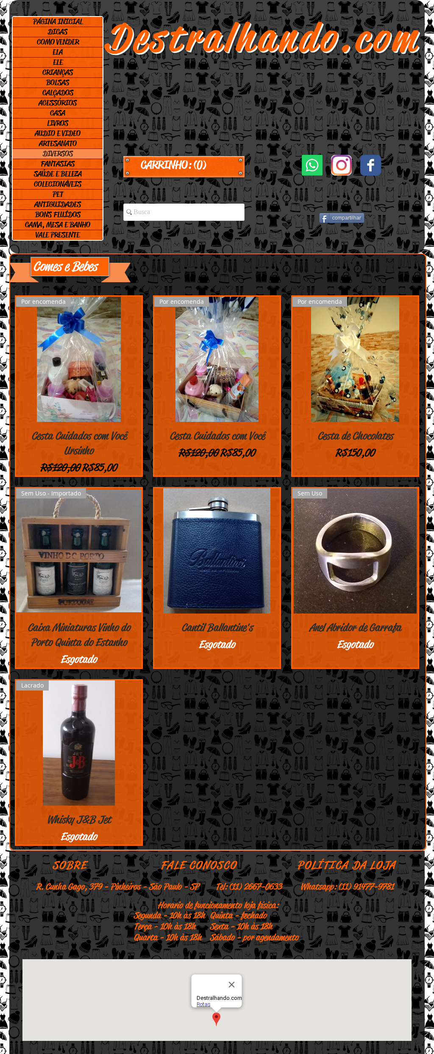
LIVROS (57, 123)
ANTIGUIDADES (57, 204)
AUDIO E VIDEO (58, 133)
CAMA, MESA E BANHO (57, 224)
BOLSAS (57, 82)
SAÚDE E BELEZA (58, 174)
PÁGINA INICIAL (58, 21)
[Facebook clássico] (370, 165)
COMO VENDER (58, 42)
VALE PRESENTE (58, 234)
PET (58, 194)
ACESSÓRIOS (58, 102)
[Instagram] (341, 165)
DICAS (57, 31)
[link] (184, 165)
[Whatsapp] (312, 165)
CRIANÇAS (57, 72)
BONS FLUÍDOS (58, 214)
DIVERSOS (58, 153)
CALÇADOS (57, 92)
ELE (58, 62)
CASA (57, 113)
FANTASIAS (58, 163)
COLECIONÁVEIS (57, 184)
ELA (58, 52)
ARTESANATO (58, 143)
